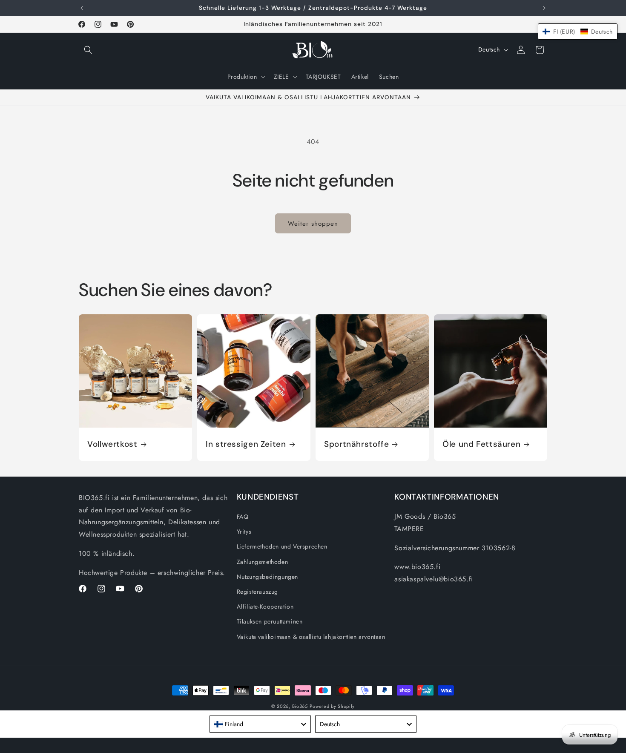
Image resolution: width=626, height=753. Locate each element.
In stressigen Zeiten (246, 444)
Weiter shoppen (313, 223)
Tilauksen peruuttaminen (270, 621)
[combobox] (260, 724)
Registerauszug (257, 591)
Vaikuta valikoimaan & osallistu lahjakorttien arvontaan (311, 636)
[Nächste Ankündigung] (544, 8)
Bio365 (300, 706)
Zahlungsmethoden (262, 562)
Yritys (244, 531)
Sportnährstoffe (356, 444)
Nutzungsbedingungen (267, 576)
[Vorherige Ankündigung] (81, 8)
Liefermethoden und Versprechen (282, 546)
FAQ (243, 516)
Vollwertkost (112, 444)
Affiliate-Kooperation (265, 606)
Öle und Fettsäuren (481, 444)
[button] (88, 49)
